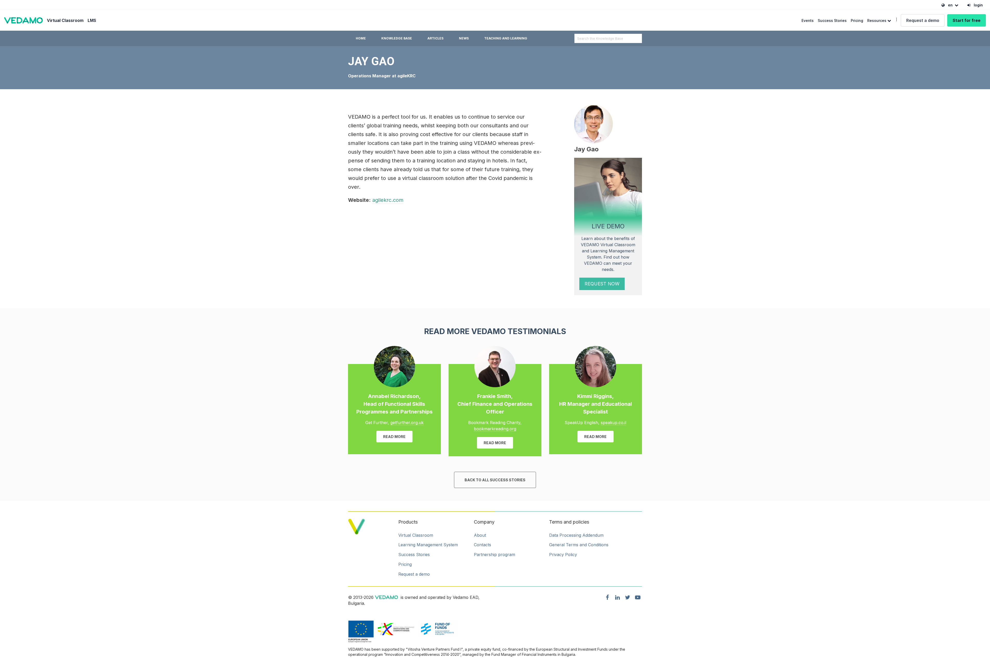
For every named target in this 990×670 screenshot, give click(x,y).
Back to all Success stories (495, 480)
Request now (602, 283)
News (464, 38)
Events (808, 20)
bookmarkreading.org (495, 428)
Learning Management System (428, 544)
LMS (92, 20)
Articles (435, 38)
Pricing (857, 20)
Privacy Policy (563, 554)
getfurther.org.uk (407, 422)
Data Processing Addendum (576, 535)
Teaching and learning (505, 38)
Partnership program (494, 554)
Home (361, 38)
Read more (394, 436)
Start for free (966, 20)
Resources (877, 20)
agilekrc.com (387, 200)
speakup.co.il (613, 422)
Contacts (482, 544)
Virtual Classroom (65, 20)
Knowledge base (396, 38)
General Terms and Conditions (578, 544)
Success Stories (832, 20)
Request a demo (922, 20)
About (480, 535)
